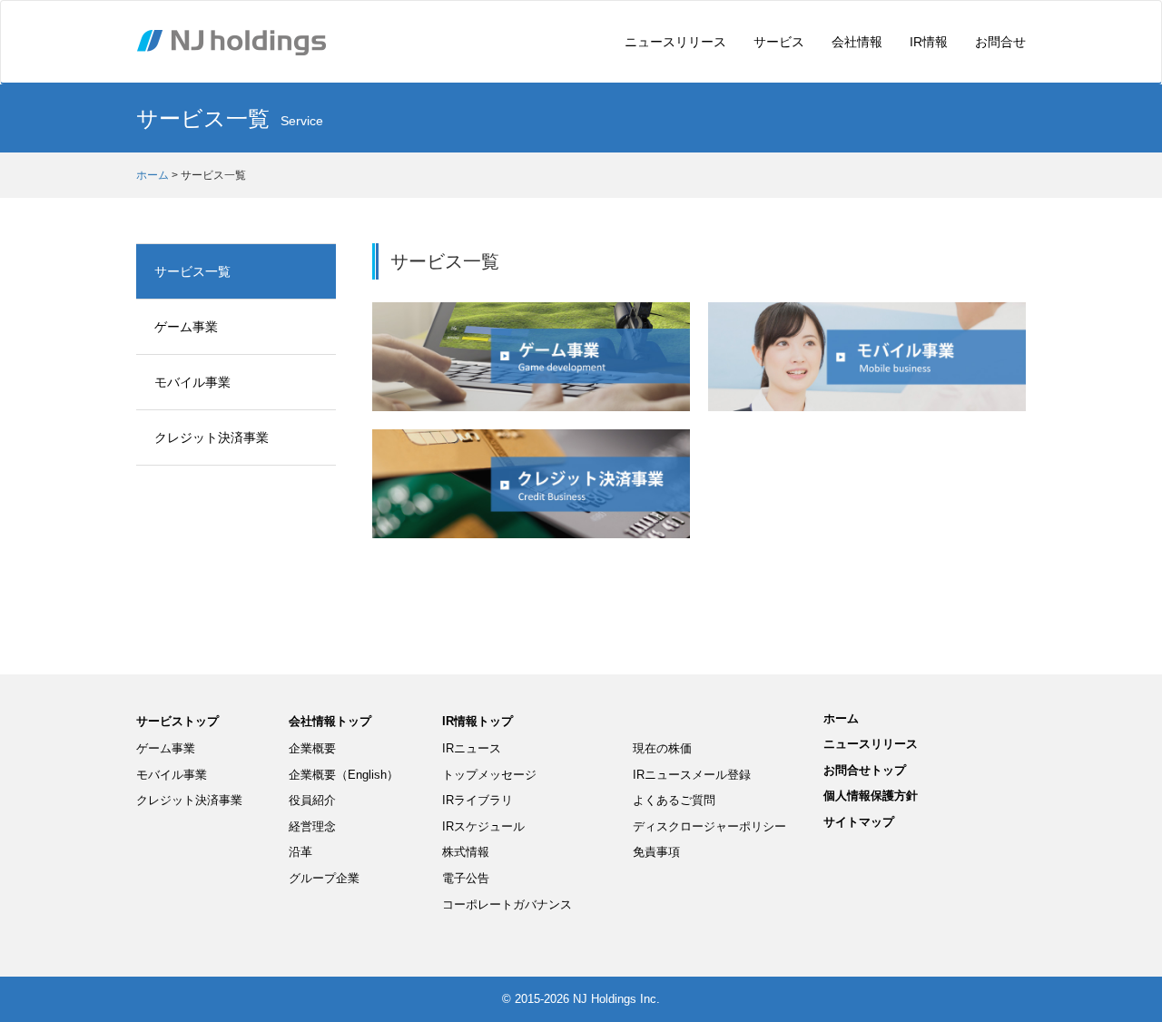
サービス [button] (778, 41)
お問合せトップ (864, 770)
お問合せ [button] (1000, 41)
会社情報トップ (330, 721)
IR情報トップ (477, 721)
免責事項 (656, 852)
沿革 (300, 852)
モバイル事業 (192, 382)
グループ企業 (324, 878)
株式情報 (465, 852)
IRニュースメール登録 (692, 774)
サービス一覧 (192, 271)
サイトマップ (858, 822)
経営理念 (312, 826)
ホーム (152, 175)
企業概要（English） (344, 774)
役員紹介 (312, 800)
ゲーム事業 (186, 326)
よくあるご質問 (674, 800)
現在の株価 (662, 748)
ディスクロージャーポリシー (709, 826)
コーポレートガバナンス (507, 904)
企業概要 (312, 748)
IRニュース (471, 748)
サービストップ (177, 721)
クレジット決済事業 (211, 437)
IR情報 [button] (929, 41)
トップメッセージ (489, 774)
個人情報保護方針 (870, 795)
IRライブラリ (477, 800)
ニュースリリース (675, 41)
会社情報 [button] (857, 41)
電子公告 (465, 878)
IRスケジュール (483, 826)
